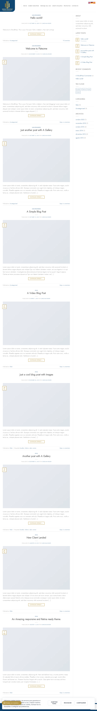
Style (36, 290)
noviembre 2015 (81, 123)
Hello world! (36, 18)
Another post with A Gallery (36, 456)
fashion (27, 448)
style (31, 448)
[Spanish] (94, 3)
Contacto (75, 6)
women (34, 448)
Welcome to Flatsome (36, 48)
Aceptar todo (54, 702)
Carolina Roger (46, 23)
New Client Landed (36, 537)
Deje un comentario (65, 122)
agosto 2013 (80, 138)
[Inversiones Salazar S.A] (9, 6)
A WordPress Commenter (84, 76)
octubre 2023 (80, 119)
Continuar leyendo (36, 34)
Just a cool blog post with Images (36, 374)
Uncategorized (36, 15)
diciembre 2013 (81, 134)
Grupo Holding (57, 6)
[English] (89, 3)
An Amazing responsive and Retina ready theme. (36, 619)
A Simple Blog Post (36, 211)
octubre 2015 (80, 127)
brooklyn (22, 448)
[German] (92, 3)
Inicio (25, 6)
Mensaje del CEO (45, 6)
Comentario (66, 40)
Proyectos (67, 6)
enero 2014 (79, 130)
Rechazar (67, 703)
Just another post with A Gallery (36, 130)
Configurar (81, 703)
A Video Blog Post (36, 293)
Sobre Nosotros (33, 6)
